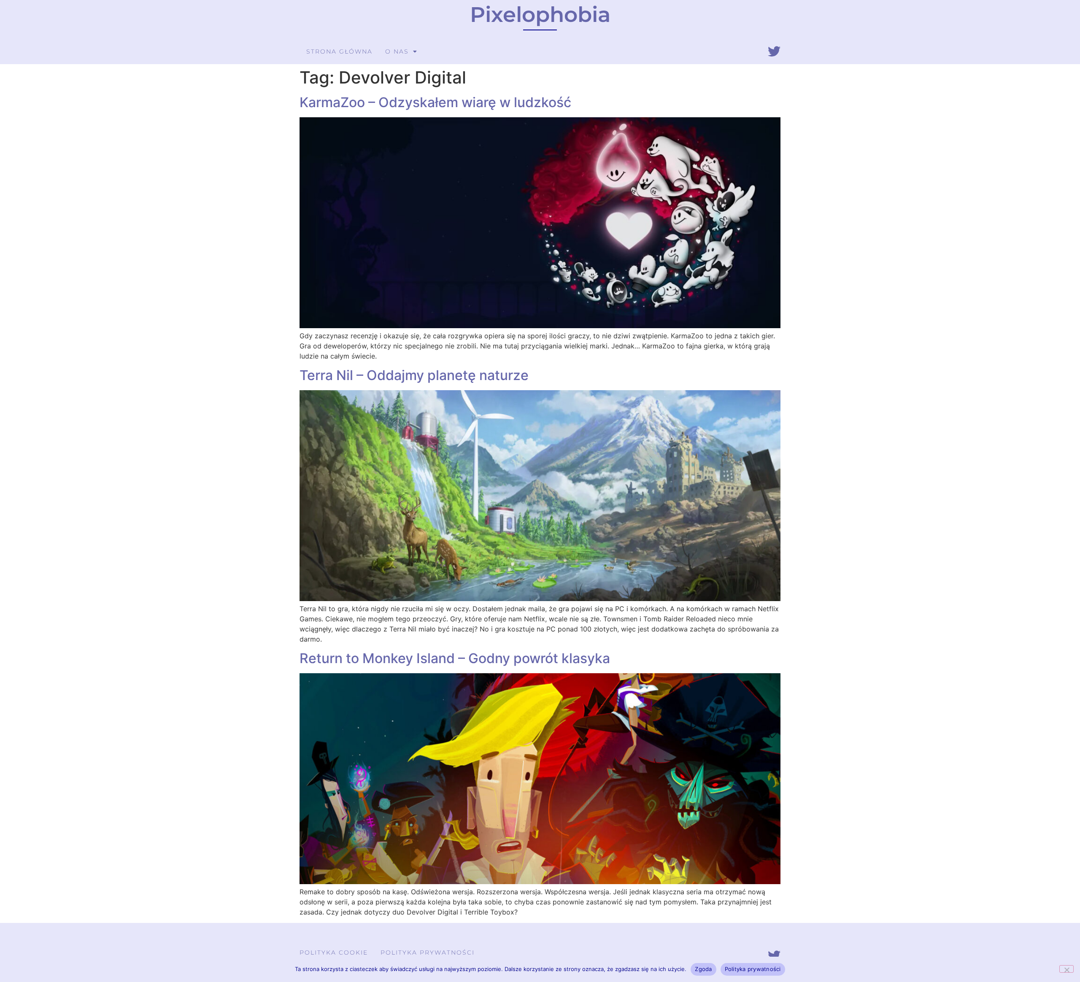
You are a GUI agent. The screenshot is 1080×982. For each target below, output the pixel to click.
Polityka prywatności (428, 952)
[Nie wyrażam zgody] (1066, 969)
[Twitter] (774, 51)
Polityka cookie (334, 952)
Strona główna (339, 51)
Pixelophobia (540, 14)
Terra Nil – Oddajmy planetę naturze (414, 375)
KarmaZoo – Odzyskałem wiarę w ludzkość (435, 102)
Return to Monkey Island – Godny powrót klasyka (455, 658)
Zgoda (703, 969)
